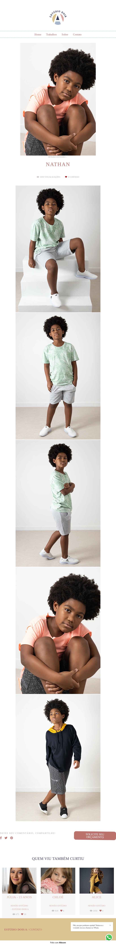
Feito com (58, 943)
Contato (77, 34)
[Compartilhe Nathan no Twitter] (6, 838)
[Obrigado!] (49, 305)
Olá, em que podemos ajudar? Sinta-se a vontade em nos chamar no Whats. (88, 926)
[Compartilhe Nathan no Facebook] (1, 838)
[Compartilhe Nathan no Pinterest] (11, 838)
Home (38, 34)
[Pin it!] (66, 305)
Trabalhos (51, 34)
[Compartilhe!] (58, 305)
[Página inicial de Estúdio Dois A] (58, 16)
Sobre (65, 34)
